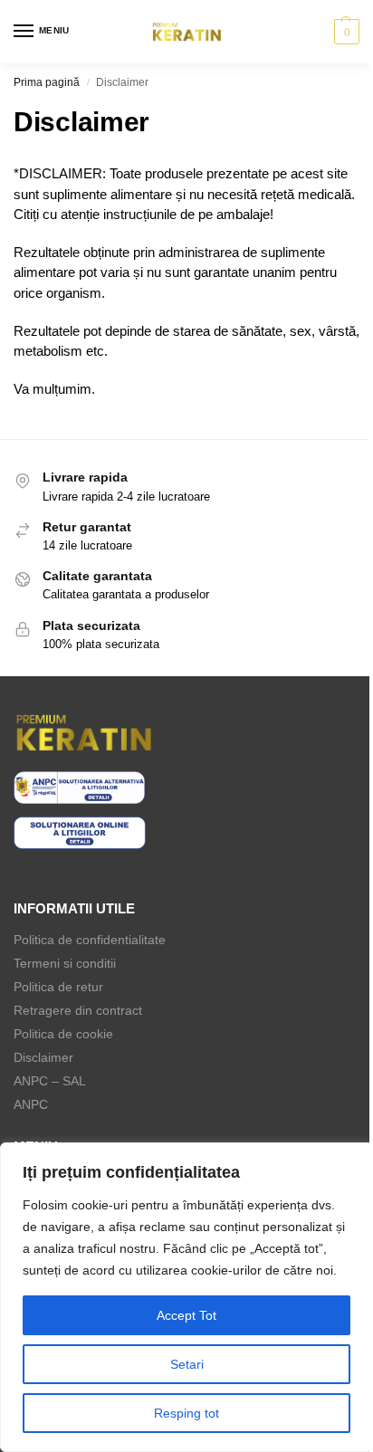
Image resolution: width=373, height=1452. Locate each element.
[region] (186, 1297)
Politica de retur (58, 986)
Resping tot (186, 1413)
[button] (344, 31)
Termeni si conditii (65, 963)
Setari (187, 1364)
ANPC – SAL (50, 1081)
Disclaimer (43, 1057)
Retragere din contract (78, 1010)
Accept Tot (186, 1315)
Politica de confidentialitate (90, 939)
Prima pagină (47, 82)
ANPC (31, 1104)
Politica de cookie (63, 1034)
